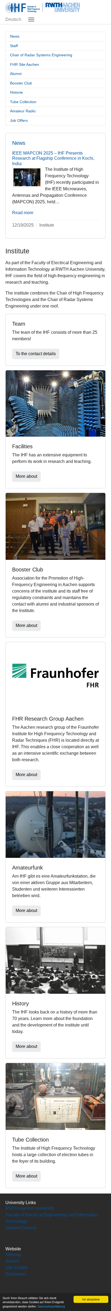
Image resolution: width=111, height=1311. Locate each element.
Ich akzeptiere (91, 1299)
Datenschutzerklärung (51, 1306)
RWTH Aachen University (29, 1208)
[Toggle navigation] (31, 19)
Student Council (20, 1227)
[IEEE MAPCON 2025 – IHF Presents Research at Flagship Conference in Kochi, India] (27, 177)
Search (12, 1261)
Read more (22, 212)
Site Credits (16, 1267)
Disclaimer (15, 1274)
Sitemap (13, 1254)
